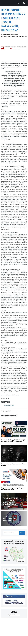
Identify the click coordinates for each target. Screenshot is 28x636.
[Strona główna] (24, 3)
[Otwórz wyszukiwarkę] (18, 3)
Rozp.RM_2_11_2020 (9, 405)
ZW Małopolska (7, 411)
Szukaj (22, 533)
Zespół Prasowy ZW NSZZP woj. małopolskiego (15, 36)
